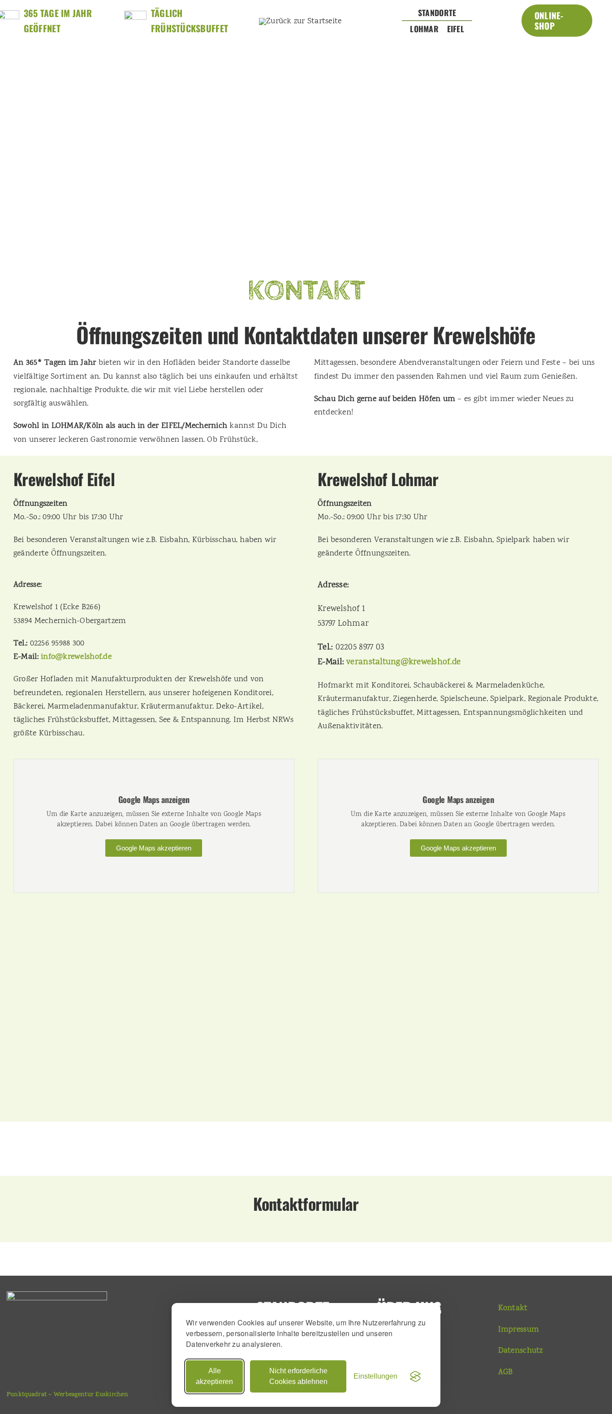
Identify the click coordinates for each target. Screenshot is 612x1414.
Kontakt (513, 1308)
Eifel (455, 28)
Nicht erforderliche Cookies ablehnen (298, 1376)
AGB (505, 1372)
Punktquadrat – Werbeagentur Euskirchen (67, 1394)
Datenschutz (520, 1351)
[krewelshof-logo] (300, 21)
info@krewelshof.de (76, 657)
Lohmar (424, 28)
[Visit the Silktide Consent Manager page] (415, 1376)
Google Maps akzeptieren (153, 848)
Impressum (518, 1330)
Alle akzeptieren (214, 1376)
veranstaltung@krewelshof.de (403, 662)
